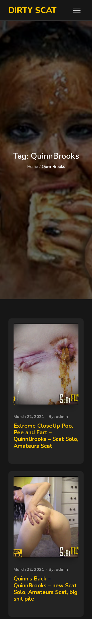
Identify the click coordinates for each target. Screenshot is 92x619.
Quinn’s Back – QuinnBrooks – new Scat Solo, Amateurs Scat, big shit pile (45, 589)
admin (62, 416)
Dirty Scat (32, 10)
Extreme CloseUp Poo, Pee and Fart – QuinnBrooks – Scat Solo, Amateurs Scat (46, 436)
